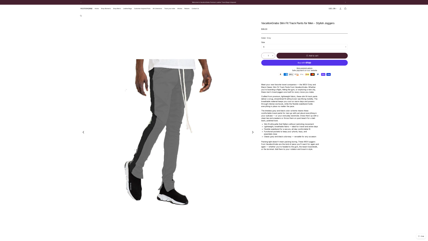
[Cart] (345, 8)
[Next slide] (253, 132)
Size (263, 42)
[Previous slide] (82, 132)
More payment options (304, 68)
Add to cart (313, 56)
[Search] (80, 15)
